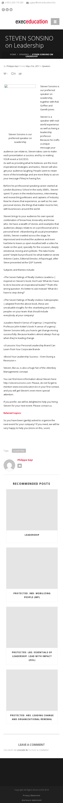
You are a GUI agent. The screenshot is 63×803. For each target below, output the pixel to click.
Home (13, 54)
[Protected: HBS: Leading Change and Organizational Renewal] (32, 690)
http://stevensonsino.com (17, 382)
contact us (46, 405)
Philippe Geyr (12, 66)
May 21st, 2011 (32, 66)
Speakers (24, 54)
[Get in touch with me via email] (20, 466)
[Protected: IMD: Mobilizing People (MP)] (32, 568)
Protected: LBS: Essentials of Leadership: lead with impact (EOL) (32, 656)
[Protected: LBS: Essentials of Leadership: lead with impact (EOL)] (32, 627)
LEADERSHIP (32, 534)
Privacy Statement (31, 795)
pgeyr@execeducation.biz (42, 2)
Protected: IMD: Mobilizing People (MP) (32, 595)
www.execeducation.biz (25, 386)
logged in (22, 750)
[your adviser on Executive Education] (31, 21)
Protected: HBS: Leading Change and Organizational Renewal (32, 717)
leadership (18, 450)
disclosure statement (31, 800)
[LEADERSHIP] (32, 510)
